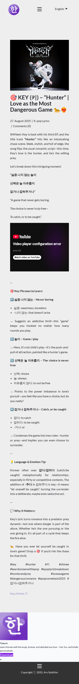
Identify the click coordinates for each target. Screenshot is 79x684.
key (12, 593)
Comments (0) (22, 126)
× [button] (1, 659)
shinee (19, 593)
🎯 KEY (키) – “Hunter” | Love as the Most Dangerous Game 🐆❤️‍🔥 (39, 103)
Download (6, 655)
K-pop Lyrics (41, 121)
